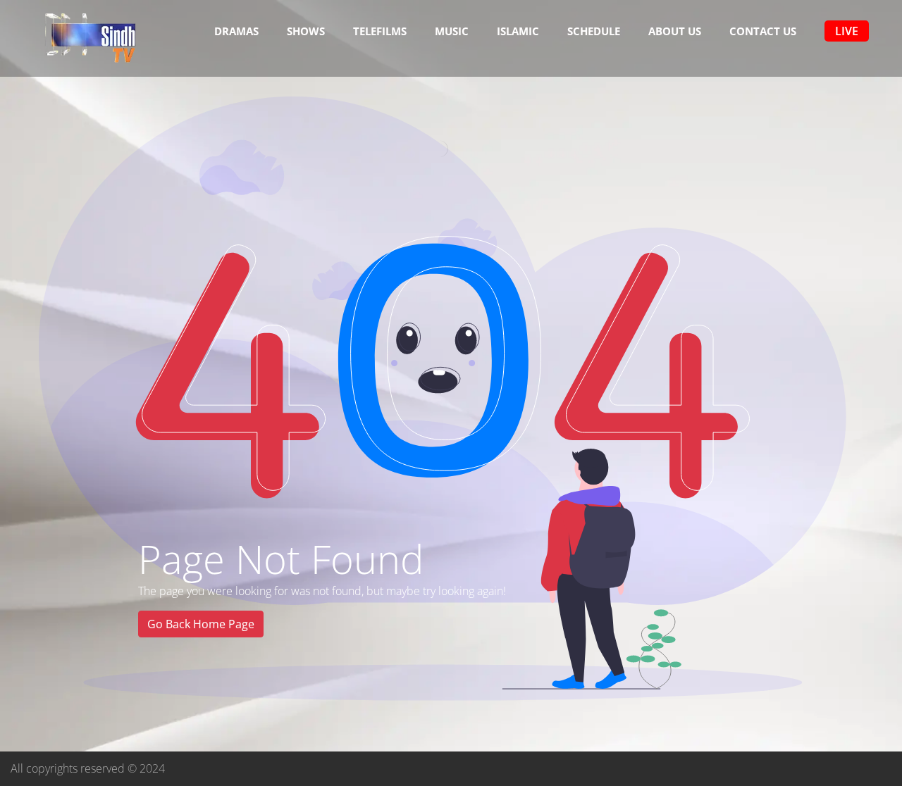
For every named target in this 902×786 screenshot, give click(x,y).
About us (674, 31)
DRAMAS (236, 31)
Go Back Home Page (200, 624)
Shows (306, 31)
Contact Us (762, 31)
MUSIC (452, 31)
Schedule (593, 31)
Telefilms (380, 31)
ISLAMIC (518, 31)
